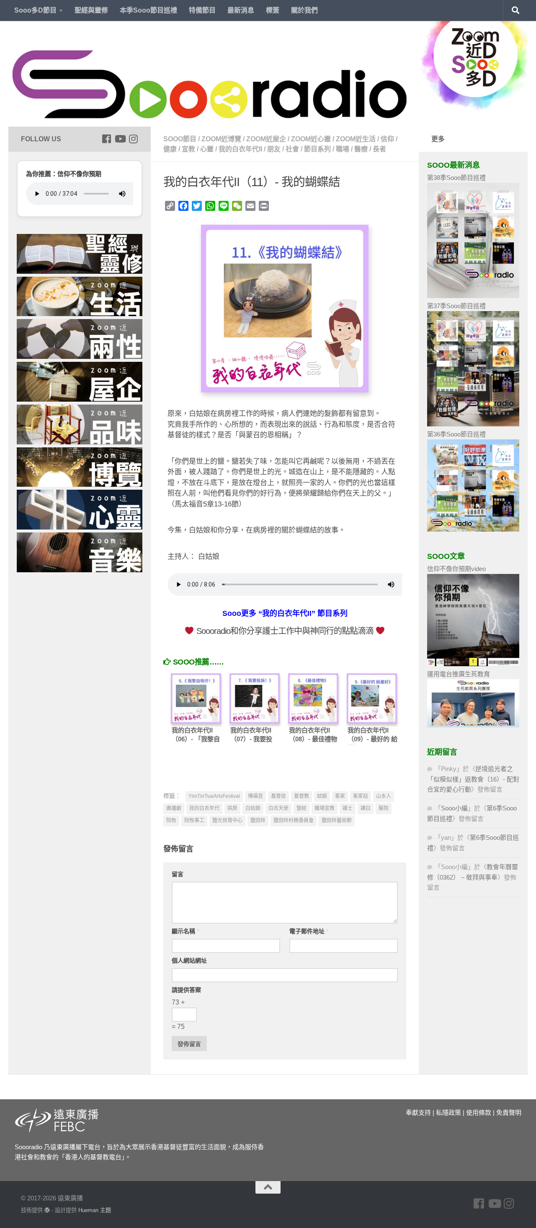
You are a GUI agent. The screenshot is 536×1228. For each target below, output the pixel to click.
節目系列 (317, 149)
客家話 (360, 796)
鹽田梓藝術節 (337, 820)
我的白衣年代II (240, 149)
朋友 (274, 149)
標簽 (272, 10)
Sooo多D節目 (35, 10)
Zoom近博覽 (221, 139)
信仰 (387, 139)
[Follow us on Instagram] (133, 139)
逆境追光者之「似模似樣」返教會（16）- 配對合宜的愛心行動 (473, 779)
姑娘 (322, 796)
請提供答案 (186, 990)
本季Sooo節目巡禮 (148, 10)
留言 (177, 874)
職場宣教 (324, 808)
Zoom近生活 (356, 139)
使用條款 (478, 1112)
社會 (292, 149)
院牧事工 (194, 820)
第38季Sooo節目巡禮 (456, 177)
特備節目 (202, 10)
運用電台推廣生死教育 (458, 674)
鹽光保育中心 (227, 820)
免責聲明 (508, 1112)
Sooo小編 (454, 808)
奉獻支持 (418, 1112)
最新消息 (240, 10)
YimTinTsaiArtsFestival (214, 796)
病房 (232, 808)
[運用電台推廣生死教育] (473, 725)
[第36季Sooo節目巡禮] (473, 529)
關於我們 (304, 10)
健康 (170, 149)
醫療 (361, 149)
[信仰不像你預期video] (473, 663)
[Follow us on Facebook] (106, 139)
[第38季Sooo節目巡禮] (473, 295)
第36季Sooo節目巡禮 (456, 434)
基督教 (301, 796)
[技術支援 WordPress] (47, 1210)
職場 (342, 149)
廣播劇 (173, 808)
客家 (340, 796)
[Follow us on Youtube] (120, 139)
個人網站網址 (189, 960)
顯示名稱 (185, 931)
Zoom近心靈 (311, 139)
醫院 (384, 808)
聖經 (301, 808)
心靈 (207, 149)
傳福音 (255, 796)
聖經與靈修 (91, 10)
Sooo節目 (179, 139)
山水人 (383, 796)
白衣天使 (278, 808)
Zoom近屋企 (266, 139)
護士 (348, 808)
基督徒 (278, 796)
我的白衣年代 (204, 808)
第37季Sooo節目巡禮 (456, 305)
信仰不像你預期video (456, 568)
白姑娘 (252, 808)
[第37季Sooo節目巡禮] (473, 424)
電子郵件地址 (308, 931)
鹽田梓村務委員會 (293, 820)
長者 (379, 149)
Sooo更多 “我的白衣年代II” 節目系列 (285, 613)
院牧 (171, 820)
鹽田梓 (257, 820)
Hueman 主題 (94, 1210)
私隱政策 (448, 1112)
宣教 (188, 149)
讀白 (366, 808)
